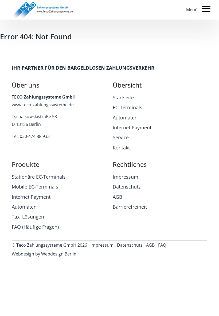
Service (121, 137)
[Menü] (204, 8)
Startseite (123, 97)
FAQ (162, 245)
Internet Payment (132, 127)
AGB (117, 197)
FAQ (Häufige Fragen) (35, 227)
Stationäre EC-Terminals (39, 177)
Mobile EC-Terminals (35, 186)
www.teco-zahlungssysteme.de (43, 105)
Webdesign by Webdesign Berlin (44, 254)
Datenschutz (126, 186)
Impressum (125, 177)
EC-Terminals (127, 107)
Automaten (125, 117)
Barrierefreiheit (130, 207)
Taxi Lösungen (28, 216)
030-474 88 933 (35, 136)
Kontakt (121, 147)
